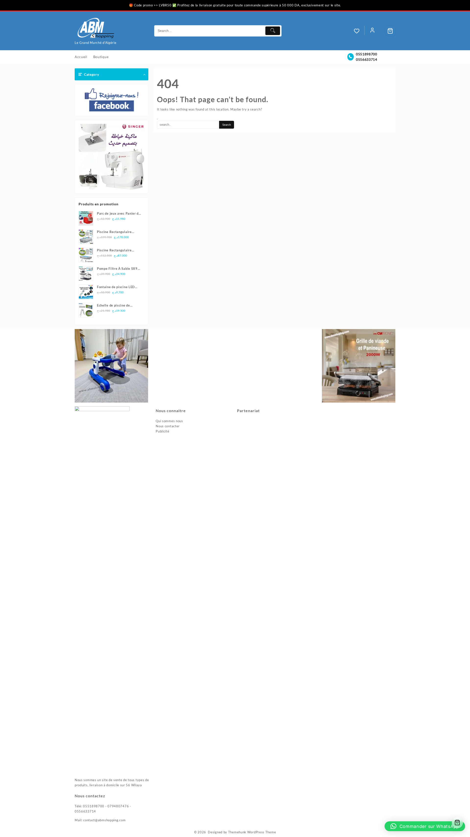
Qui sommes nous (169, 421)
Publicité (162, 431)
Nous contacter (168, 426)
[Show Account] (372, 31)
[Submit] (272, 30)
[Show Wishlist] (359, 31)
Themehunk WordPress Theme (252, 832)
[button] (425, 826)
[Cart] (390, 31)
